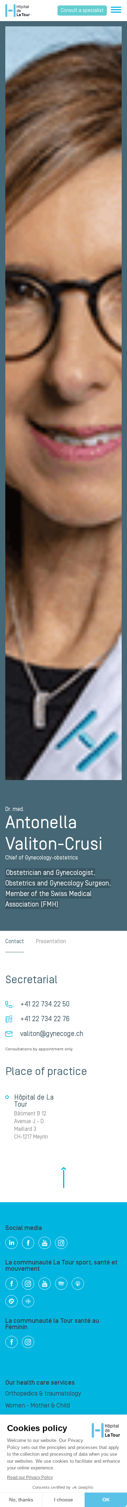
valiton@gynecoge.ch (51, 1034)
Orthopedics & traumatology (43, 1393)
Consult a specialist (82, 10)
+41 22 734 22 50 (44, 1004)
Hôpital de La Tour (17, 10)
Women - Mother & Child (37, 1405)
